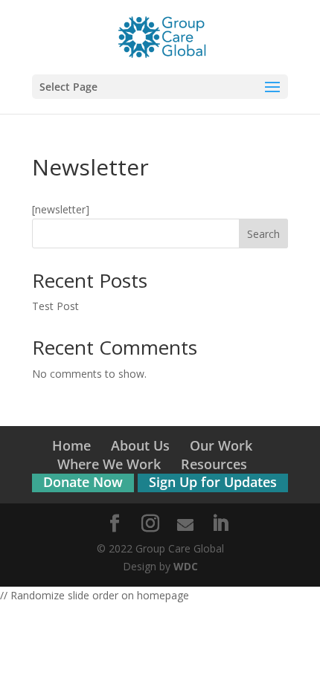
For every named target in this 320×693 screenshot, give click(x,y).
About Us (140, 445)
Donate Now (83, 482)
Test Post (55, 306)
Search (263, 234)
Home (71, 445)
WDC (185, 566)
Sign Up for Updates (213, 482)
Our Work (221, 445)
